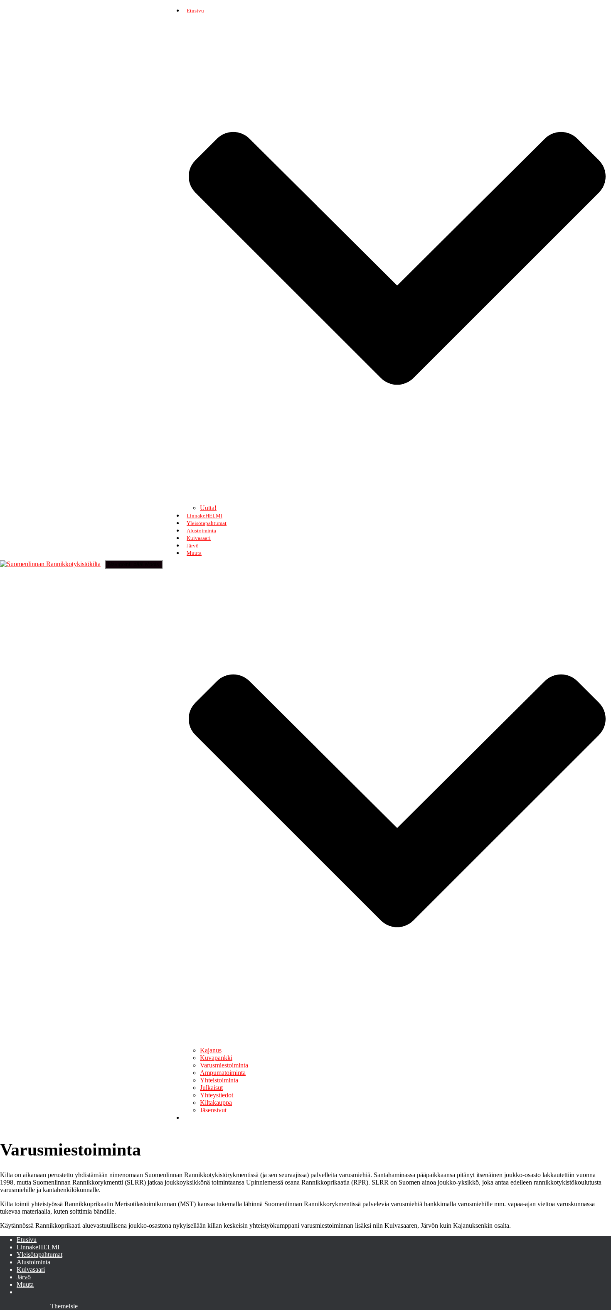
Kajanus (211, 1050)
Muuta (25, 1284)
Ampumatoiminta (223, 1072)
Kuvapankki (216, 1057)
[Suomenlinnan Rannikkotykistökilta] (50, 563)
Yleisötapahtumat (207, 523)
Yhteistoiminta (219, 1080)
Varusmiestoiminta (224, 1065)
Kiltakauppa (216, 1102)
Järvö (193, 545)
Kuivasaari (199, 538)
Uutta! (208, 507)
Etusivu (27, 1239)
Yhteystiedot (216, 1095)
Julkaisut (211, 1087)
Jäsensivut (213, 1110)
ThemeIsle (64, 1306)
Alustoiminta (201, 530)
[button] (397, 501)
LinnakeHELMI (204, 516)
